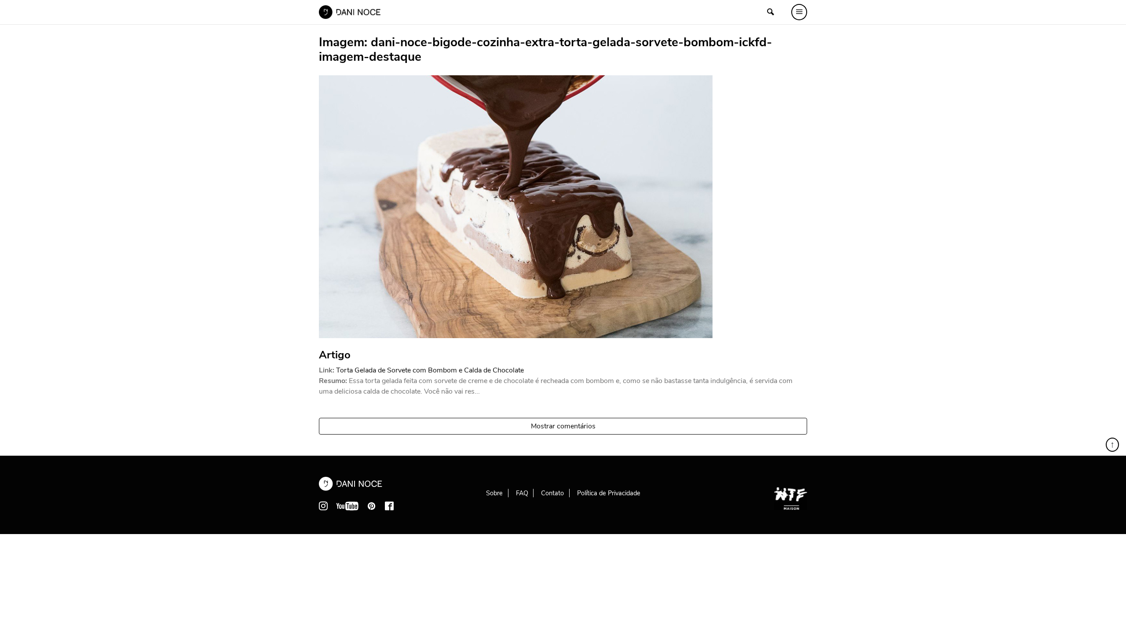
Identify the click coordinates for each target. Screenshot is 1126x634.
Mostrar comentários (563, 426)
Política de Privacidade (608, 493)
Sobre (494, 493)
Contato (552, 493)
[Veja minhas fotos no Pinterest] (371, 505)
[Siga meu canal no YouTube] (347, 505)
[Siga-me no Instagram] (323, 505)
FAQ (522, 493)
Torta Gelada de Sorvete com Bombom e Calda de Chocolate (430, 370)
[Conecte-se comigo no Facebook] (389, 505)
